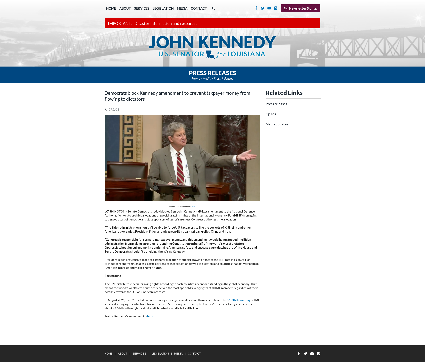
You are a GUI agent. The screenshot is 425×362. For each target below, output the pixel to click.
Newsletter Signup (303, 8)
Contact (199, 8)
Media (182, 8)
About (125, 8)
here (193, 206)
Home (196, 78)
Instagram (275, 8)
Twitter (262, 8)
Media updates (277, 124)
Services (141, 8)
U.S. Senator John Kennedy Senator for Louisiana (212, 47)
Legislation (163, 8)
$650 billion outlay (238, 300)
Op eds (271, 114)
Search (213, 8)
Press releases (223, 78)
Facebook (256, 8)
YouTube (269, 8)
